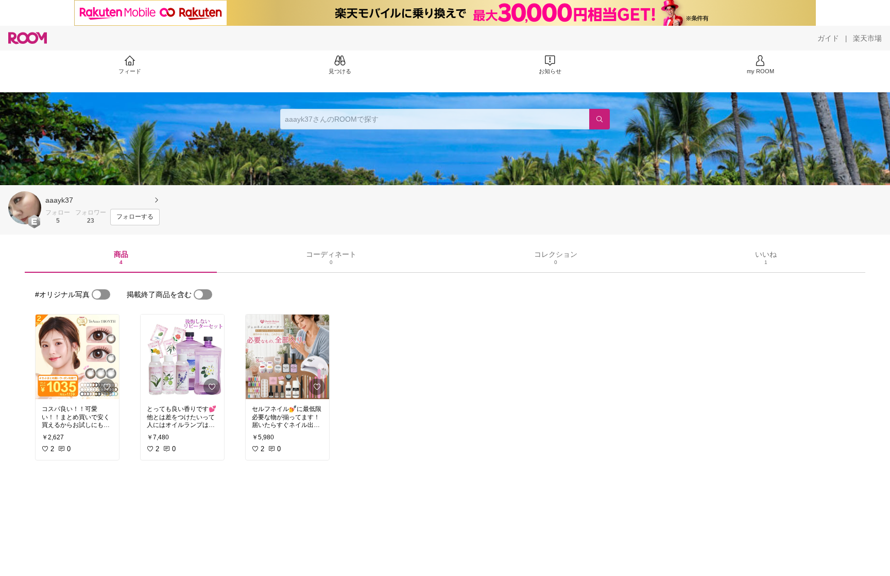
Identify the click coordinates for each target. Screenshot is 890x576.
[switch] (101, 294)
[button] (24, 207)
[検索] (599, 119)
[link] (77, 357)
